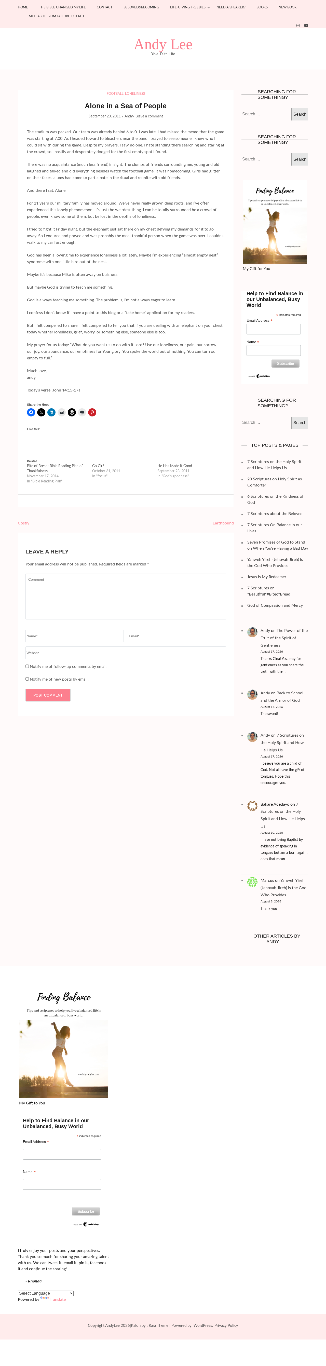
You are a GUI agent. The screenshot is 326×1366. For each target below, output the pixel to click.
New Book (288, 7)
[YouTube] (306, 26)
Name (253, 342)
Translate (58, 1299)
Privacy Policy (226, 1326)
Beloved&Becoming (141, 7)
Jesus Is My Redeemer (266, 577)
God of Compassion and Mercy (275, 605)
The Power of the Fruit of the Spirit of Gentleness (284, 638)
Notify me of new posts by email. (59, 679)
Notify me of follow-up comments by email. (68, 667)
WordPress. (203, 1326)
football (115, 94)
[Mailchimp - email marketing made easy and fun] (259, 376)
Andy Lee (163, 44)
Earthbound (223, 523)
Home (23, 7)
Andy (129, 116)
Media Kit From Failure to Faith (57, 16)
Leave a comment (149, 116)
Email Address (260, 320)
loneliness (135, 94)
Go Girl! (98, 466)
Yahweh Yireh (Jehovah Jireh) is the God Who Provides (283, 887)
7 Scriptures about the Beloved (275, 514)
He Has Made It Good (174, 466)
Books (262, 7)
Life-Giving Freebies (188, 7)
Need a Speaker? (231, 7)
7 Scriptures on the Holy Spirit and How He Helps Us (282, 742)
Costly (23, 523)
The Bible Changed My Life (62, 7)
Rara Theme (158, 1326)
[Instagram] (298, 26)
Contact (105, 7)
